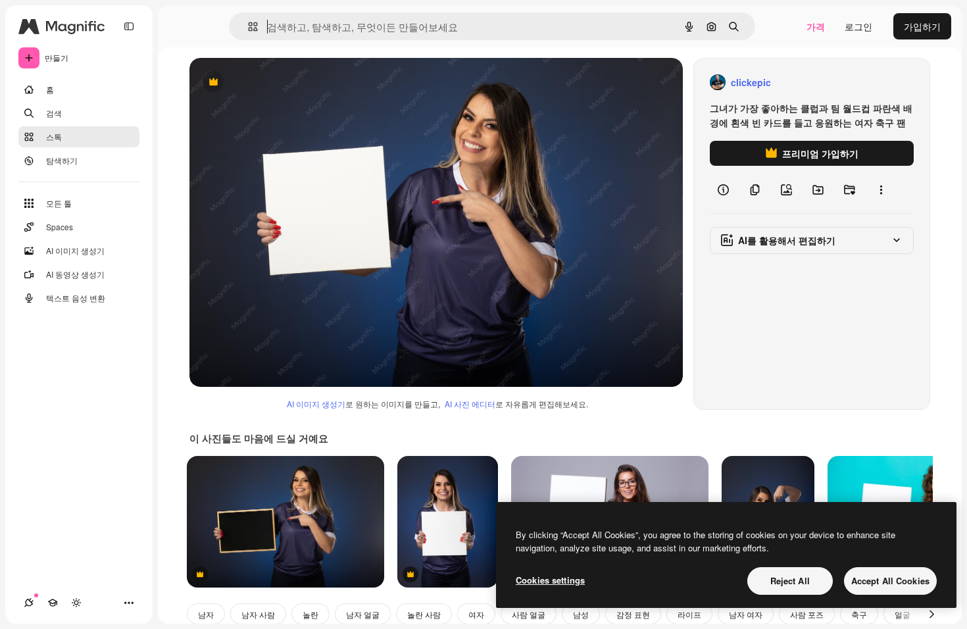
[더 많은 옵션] (881, 189)
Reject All (790, 580)
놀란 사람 (424, 614)
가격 (815, 26)
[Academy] (52, 602)
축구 (859, 614)
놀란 (310, 614)
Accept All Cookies (890, 580)
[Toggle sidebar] (128, 26)
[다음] (931, 613)
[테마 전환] (76, 602)
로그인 (858, 26)
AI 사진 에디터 (470, 403)
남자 (206, 614)
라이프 (689, 614)
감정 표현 (633, 614)
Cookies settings (550, 580)
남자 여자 (745, 614)
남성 (581, 614)
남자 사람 (258, 614)
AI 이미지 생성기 (316, 403)
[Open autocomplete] (248, 27)
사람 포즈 (807, 614)
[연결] (28, 602)
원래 (265, 82)
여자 (476, 614)
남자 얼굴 (363, 614)
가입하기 (922, 26)
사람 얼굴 (528, 614)
